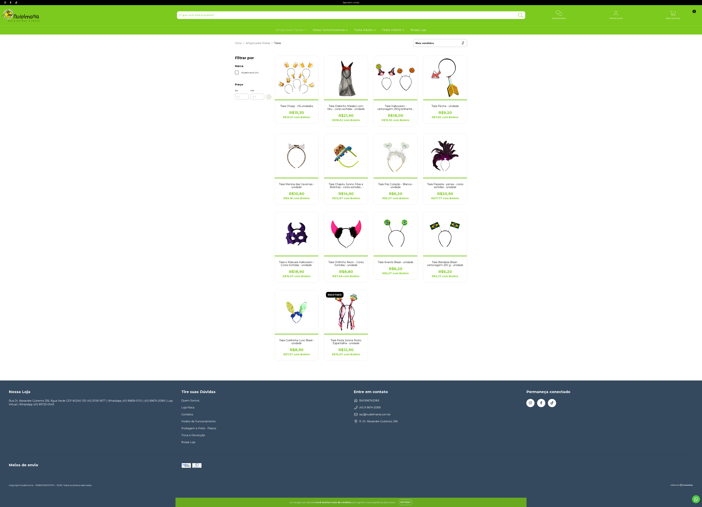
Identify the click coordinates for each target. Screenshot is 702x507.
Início (238, 43)
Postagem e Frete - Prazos (198, 428)
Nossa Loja (418, 30)
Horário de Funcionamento (198, 421)
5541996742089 (369, 400)
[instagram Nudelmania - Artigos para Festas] (5, 2)
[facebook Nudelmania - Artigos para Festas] (11, 2)
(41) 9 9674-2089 (370, 407)
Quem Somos (190, 400)
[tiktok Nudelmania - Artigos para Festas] (16, 2)
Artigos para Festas (290, 30)
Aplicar (268, 97)
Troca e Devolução (193, 435)
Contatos (187, 414)
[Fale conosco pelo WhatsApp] (696, 499)
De (236, 90)
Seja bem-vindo (351, 2)
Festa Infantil (392, 30)
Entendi (405, 502)
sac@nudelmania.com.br (375, 414)
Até (252, 90)
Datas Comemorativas (329, 30)
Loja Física (187, 407)
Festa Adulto (364, 30)
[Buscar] (520, 15)
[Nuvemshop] (681, 485)
